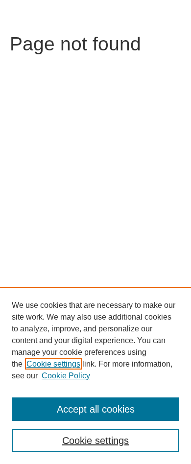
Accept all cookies (96, 409)
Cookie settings (53, 364)
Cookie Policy (66, 375)
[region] (95, 375)
